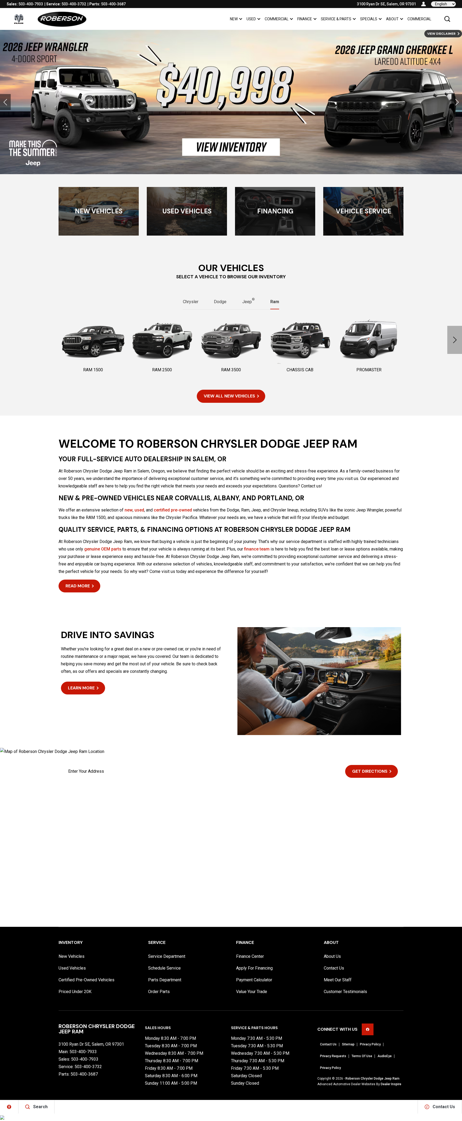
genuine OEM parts (102, 549)
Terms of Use (362, 1056)
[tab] (190, 302)
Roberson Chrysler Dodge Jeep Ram (372, 1078)
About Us (332, 956)
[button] (447, 19)
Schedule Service (164, 968)
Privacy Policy (370, 1044)
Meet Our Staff (338, 979)
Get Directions (369, 771)
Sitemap (348, 1044)
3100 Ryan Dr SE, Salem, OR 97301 (386, 4)
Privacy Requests (333, 1056)
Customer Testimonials (345, 991)
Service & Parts (336, 19)
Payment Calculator (254, 979)
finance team (257, 549)
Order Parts (159, 991)
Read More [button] (78, 586)
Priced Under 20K (75, 991)
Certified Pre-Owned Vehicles (86, 979)
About (392, 19)
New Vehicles (71, 956)
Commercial (276, 19)
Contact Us (334, 968)
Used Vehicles (72, 968)
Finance (304, 19)
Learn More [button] (81, 688)
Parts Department (164, 979)
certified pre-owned (173, 510)
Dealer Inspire (391, 1084)
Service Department (166, 956)
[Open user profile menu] (423, 4)
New (234, 19)
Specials (368, 19)
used (139, 510)
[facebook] (368, 1029)
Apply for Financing (254, 968)
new (129, 510)
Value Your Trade (251, 991)
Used (251, 19)
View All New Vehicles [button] (229, 396)
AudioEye (385, 1056)
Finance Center (250, 956)
